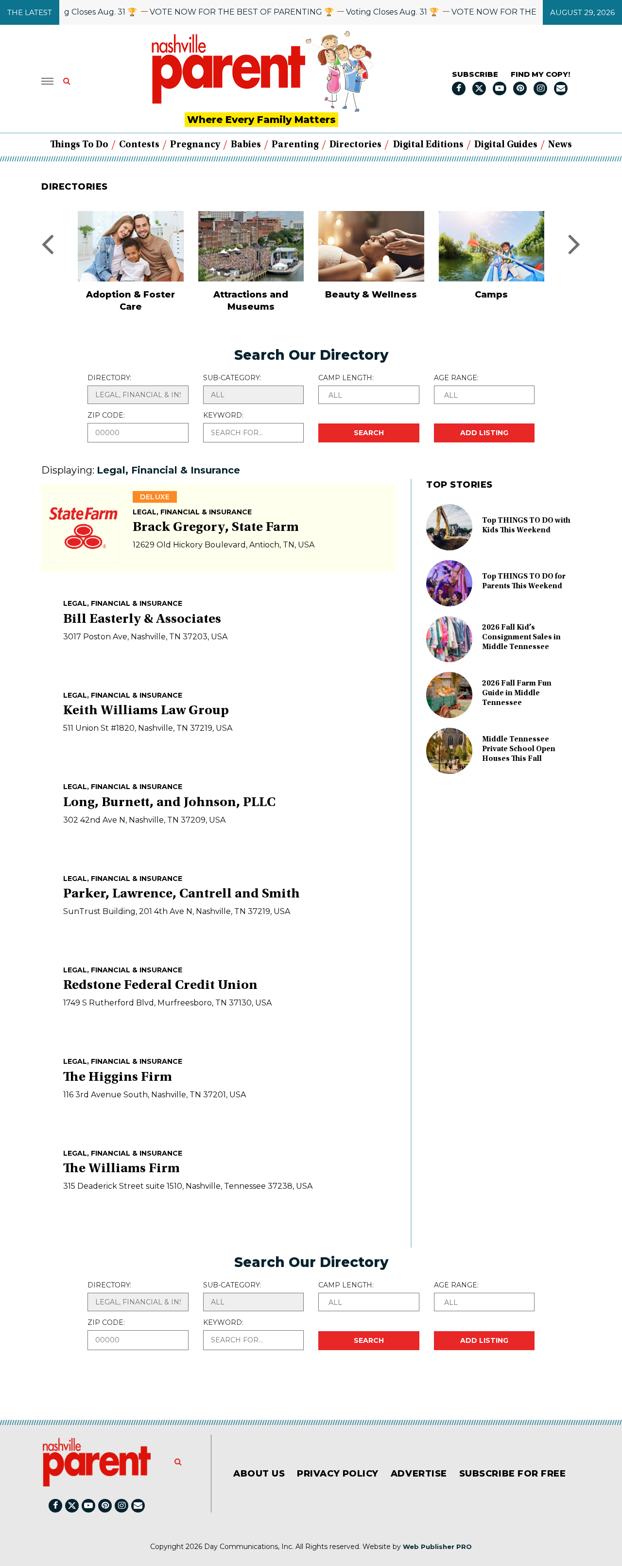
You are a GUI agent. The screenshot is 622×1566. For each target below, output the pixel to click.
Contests (139, 145)
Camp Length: (346, 378)
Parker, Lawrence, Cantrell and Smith (181, 894)
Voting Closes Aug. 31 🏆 (71, 12)
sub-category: (232, 378)
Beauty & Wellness (251, 294)
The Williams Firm (121, 1169)
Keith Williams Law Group (146, 711)
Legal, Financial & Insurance (192, 512)
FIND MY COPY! (540, 74)
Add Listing (484, 432)
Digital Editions (428, 145)
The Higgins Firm (117, 1078)
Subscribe (475, 74)
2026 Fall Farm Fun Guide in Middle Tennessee (517, 693)
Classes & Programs (492, 294)
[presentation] (47, 243)
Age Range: (456, 378)
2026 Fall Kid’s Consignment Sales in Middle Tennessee (521, 637)
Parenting (295, 145)
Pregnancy (195, 145)
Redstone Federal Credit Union (160, 986)
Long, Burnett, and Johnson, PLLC (169, 803)
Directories (355, 145)
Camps (371, 294)
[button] (368, 395)
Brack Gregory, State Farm (216, 528)
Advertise (419, 1473)
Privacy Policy (338, 1473)
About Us (259, 1473)
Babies (246, 145)
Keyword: (223, 415)
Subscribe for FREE (512, 1473)
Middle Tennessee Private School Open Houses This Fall (518, 749)
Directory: (109, 378)
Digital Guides (505, 145)
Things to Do (79, 145)
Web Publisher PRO (437, 1546)
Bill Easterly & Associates (142, 620)
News (560, 145)
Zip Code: (106, 415)
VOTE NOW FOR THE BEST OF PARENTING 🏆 (222, 12)
